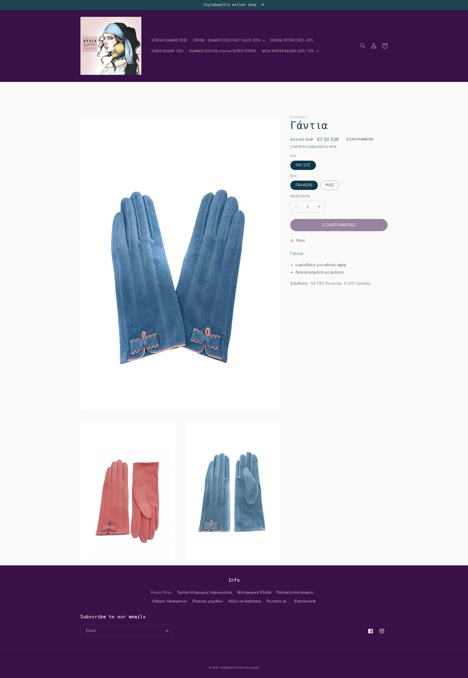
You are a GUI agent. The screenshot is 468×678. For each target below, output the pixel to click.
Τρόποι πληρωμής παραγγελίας (205, 592)
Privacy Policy (161, 592)
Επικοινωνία (305, 601)
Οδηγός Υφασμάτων (169, 601)
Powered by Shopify (247, 667)
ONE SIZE (303, 165)
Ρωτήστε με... (277, 601)
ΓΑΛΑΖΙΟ (304, 185)
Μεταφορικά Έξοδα (254, 592)
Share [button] (300, 240)
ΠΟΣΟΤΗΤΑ (300, 196)
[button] (228, 40)
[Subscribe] (166, 631)
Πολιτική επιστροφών (294, 592)
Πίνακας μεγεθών (207, 601)
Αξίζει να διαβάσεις (244, 601)
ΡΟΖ (330, 185)
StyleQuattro (227, 667)
